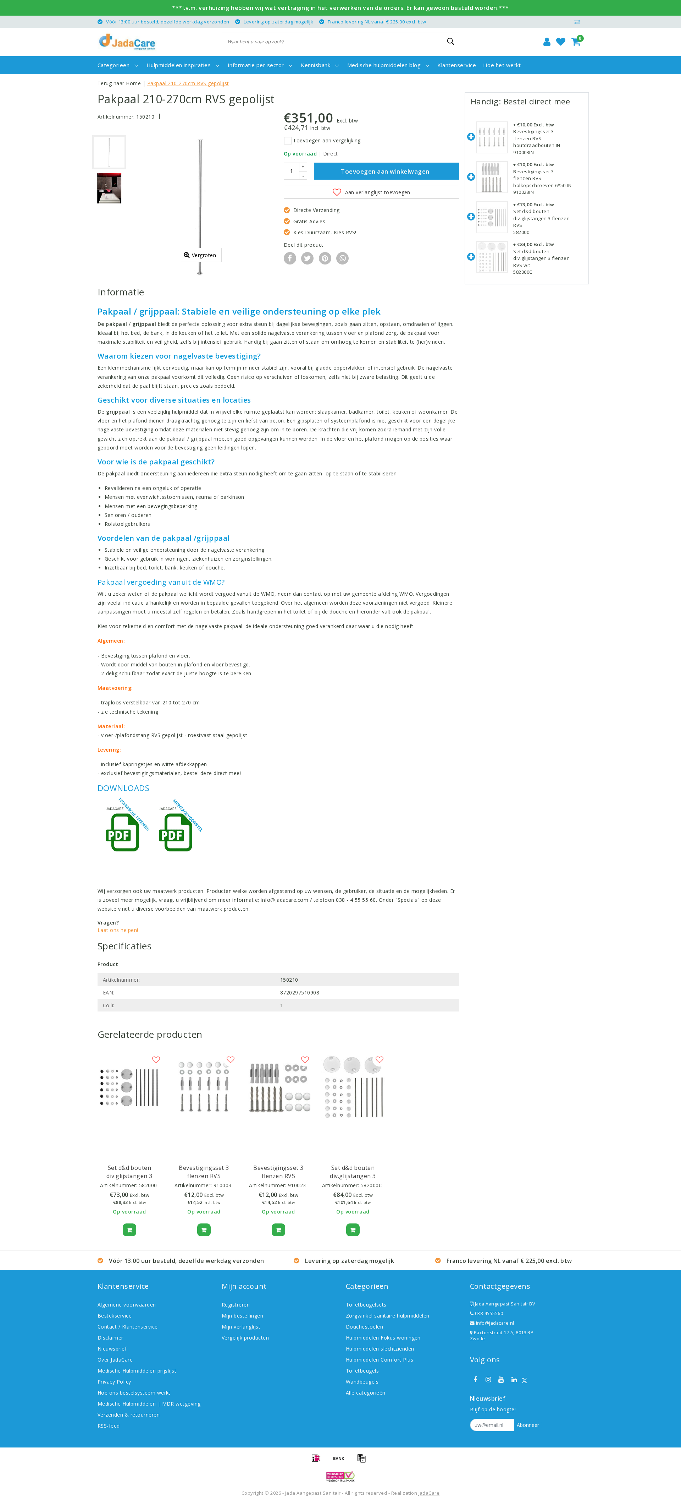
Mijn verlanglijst (241, 1326)
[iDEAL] (318, 1461)
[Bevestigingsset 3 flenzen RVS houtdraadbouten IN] (492, 138)
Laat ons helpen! (118, 930)
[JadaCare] (127, 42)
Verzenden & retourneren (129, 1414)
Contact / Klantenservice (128, 1326)
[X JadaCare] (524, 1379)
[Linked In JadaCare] (514, 1380)
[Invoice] (363, 1461)
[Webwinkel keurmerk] (340, 1476)
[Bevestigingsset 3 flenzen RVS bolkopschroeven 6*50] (278, 1087)
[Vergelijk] (578, 22)
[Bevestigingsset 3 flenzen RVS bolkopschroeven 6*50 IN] (492, 178)
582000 (148, 1185)
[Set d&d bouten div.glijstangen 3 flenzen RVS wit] (353, 1087)
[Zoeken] (451, 41)
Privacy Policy (114, 1381)
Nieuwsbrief (112, 1348)
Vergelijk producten (245, 1337)
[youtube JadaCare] (501, 1380)
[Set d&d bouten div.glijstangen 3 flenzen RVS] (129, 1087)
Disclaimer (110, 1337)
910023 (297, 1185)
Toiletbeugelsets (366, 1304)
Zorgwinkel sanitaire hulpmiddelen (388, 1315)
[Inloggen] (546, 42)
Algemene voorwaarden (127, 1304)
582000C (371, 1185)
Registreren (236, 1304)
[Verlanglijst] (560, 42)
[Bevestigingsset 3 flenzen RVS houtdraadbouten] (204, 1087)
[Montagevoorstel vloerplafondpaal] (177, 830)
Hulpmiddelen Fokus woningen (383, 1337)
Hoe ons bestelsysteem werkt (134, 1392)
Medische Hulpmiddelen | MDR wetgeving (149, 1403)
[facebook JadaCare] (475, 1380)
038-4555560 (488, 1313)
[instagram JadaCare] (488, 1380)
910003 (223, 1185)
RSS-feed (109, 1425)
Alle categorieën (366, 1392)
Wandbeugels (362, 1381)
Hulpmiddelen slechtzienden (380, 1348)
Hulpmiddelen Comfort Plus (379, 1359)
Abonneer (528, 1425)
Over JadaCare (115, 1359)
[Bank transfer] (341, 1461)
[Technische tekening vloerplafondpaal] (124, 830)
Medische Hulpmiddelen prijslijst (137, 1370)
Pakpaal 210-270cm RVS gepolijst (188, 83)
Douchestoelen (364, 1326)
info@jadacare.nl (495, 1323)
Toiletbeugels (362, 1370)
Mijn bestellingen (242, 1315)
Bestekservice (115, 1315)
